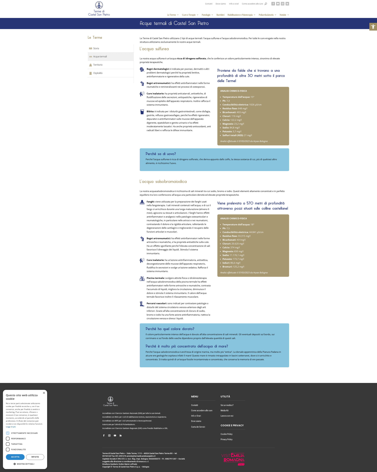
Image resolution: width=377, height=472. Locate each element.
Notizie (283, 15)
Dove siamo (221, 4)
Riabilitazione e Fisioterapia (240, 15)
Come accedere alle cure (252, 4)
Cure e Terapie (189, 15)
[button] (373, 27)
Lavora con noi (227, 415)
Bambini (220, 15)
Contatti (208, 4)
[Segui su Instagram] (282, 3)
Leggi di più (11, 426)
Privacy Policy (226, 439)
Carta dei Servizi (198, 427)
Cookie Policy (226, 434)
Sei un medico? (227, 405)
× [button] (44, 393)
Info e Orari (196, 415)
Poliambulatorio (266, 15)
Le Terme (171, 15)
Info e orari (234, 4)
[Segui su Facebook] (273, 3)
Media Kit (224, 410)
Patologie (206, 15)
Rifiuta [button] (35, 457)
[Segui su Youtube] (278, 3)
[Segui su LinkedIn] (287, 3)
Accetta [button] (15, 457)
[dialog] (25, 429)
